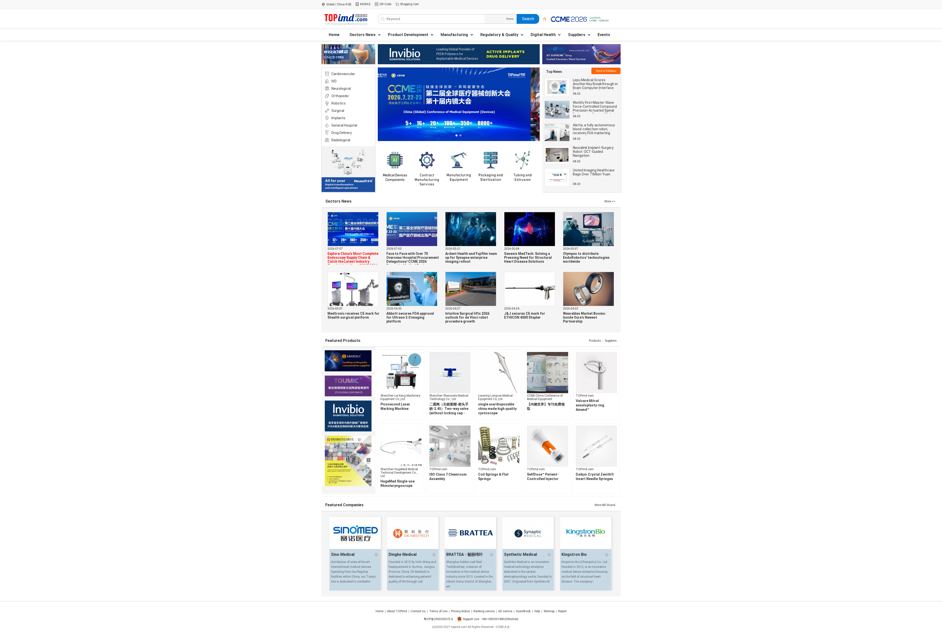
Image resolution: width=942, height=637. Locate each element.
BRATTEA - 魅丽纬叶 (464, 554)
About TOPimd (397, 611)
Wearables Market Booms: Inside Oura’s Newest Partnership (584, 317)
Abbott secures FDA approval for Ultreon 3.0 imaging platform (410, 317)
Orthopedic (340, 96)
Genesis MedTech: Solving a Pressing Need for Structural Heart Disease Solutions (528, 257)
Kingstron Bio (574, 554)
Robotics (338, 103)
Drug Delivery (341, 133)
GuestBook (523, 611)
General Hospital (344, 125)
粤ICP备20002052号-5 (438, 619)
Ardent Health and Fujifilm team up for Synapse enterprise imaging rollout (471, 257)
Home (379, 611)
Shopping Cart (409, 4)
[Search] (543, 19)
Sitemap (549, 611)
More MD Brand (605, 505)
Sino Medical (342, 554)
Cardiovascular (343, 74)
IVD (334, 81)
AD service (505, 611)
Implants (338, 118)
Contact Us (418, 611)
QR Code (385, 4)
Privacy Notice (460, 611)
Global (330, 4)
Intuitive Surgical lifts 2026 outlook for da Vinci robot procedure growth (467, 317)
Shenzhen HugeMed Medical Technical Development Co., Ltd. (399, 473)
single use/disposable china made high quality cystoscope (497, 408)
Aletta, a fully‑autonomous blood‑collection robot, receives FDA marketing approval (594, 131)
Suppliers (611, 340)
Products (595, 340)
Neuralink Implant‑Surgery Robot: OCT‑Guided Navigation (593, 151)
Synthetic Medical (520, 554)
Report (562, 611)
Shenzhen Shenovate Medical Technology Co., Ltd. (448, 397)
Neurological (341, 89)
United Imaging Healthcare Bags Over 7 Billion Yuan (594, 172)
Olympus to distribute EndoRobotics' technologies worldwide (586, 257)
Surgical (337, 111)
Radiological (340, 140)
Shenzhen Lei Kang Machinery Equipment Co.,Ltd (400, 397)
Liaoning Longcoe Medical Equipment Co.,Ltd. (495, 397)
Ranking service (484, 611)
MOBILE (365, 4)
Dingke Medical (403, 554)
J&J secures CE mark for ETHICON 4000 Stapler (524, 315)
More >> (609, 201)
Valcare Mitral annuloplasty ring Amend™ (590, 405)
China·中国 (344, 4)
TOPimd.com (585, 395)
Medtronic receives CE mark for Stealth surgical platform (353, 315)
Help (537, 611)
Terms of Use (438, 611)
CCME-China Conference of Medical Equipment (545, 397)
